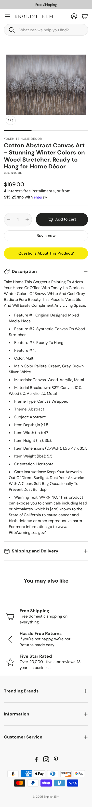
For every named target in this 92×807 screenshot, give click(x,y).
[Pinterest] (56, 759)
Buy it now (46, 235)
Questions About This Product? (46, 253)
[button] (46, 29)
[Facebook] (36, 759)
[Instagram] (46, 759)
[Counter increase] (27, 219)
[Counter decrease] (8, 219)
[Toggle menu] (7, 16)
